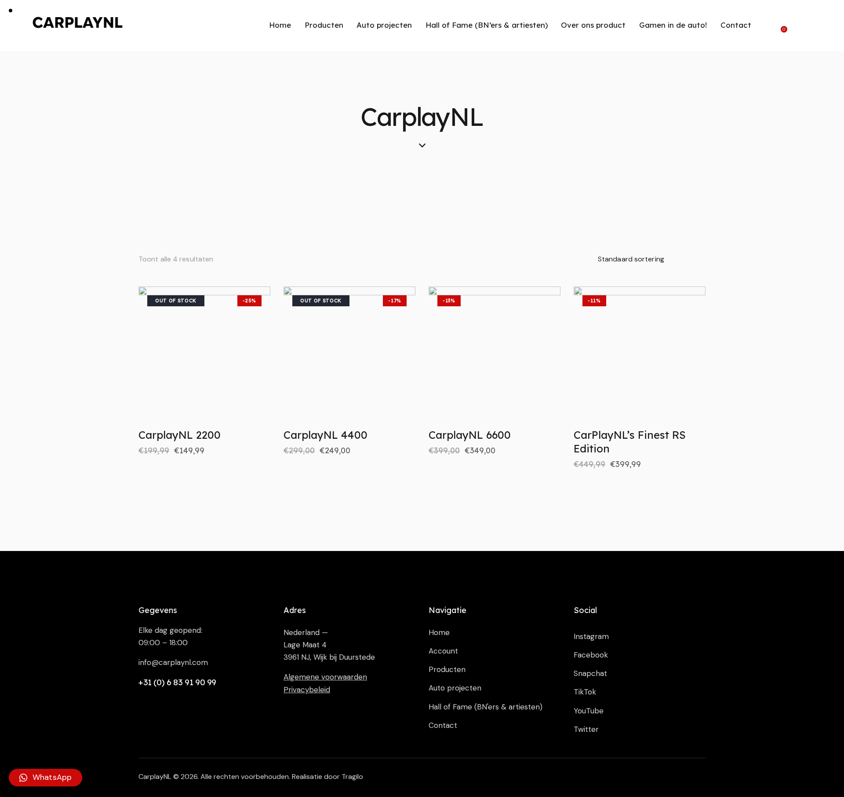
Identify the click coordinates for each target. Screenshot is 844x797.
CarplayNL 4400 (325, 434)
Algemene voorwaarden (325, 677)
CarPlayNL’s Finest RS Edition (630, 441)
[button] (45, 777)
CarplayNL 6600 (470, 434)
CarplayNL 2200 (179, 434)
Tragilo (352, 776)
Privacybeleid (307, 689)
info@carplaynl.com (173, 662)
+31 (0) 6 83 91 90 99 (177, 682)
